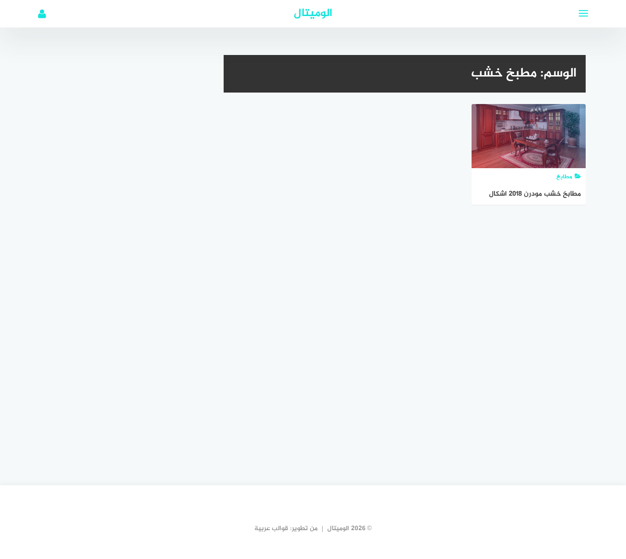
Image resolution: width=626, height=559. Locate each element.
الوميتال (313, 13)
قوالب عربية (271, 528)
